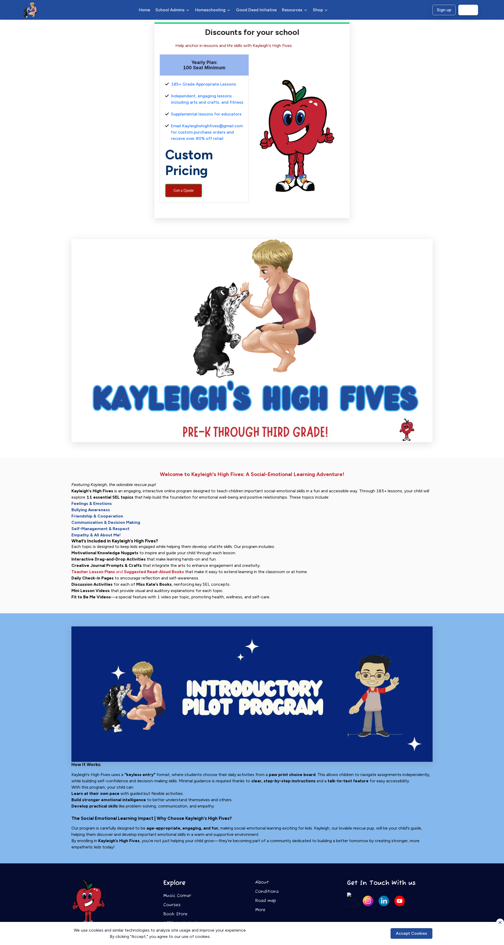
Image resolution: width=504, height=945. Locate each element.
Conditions (267, 891)
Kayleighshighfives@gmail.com (212, 125)
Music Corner (177, 896)
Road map (265, 901)
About (262, 882)
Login (468, 9)
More (260, 910)
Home (144, 9)
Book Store (175, 914)
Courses (172, 905)
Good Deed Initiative (256, 9)
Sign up (444, 9)
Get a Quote (184, 190)
